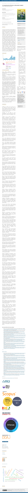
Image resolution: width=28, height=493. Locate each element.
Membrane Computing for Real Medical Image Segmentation (11, 329)
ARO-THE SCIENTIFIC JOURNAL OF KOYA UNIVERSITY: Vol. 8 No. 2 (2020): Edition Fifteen (14, 346)
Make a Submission (5, 441)
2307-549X (5, 444)
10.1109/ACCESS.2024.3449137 (20, 103)
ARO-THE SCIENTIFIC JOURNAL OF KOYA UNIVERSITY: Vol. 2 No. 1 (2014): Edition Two (13, 367)
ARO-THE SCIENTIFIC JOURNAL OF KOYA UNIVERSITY (10, 0)
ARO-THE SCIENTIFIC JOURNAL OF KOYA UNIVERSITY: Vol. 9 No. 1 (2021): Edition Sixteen (13, 344)
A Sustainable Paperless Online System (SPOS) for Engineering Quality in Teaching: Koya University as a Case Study (14, 335)
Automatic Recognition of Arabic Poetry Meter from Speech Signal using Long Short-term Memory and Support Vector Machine (14, 357)
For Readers (3, 452)
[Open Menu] (2, 0)
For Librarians (3, 454)
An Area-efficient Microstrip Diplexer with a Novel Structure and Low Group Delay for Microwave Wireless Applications (14, 345)
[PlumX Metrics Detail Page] (4, 64)
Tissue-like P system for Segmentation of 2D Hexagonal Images (14, 333)
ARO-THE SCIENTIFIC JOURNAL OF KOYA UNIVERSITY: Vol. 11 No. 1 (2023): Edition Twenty (14, 374)
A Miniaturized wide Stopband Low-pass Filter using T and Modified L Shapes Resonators (14, 374)
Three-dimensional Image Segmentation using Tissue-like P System (11, 331)
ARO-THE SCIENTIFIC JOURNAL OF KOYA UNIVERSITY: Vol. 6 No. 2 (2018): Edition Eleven (14, 329)
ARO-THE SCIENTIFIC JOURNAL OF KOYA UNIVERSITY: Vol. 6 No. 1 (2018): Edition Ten (14, 365)
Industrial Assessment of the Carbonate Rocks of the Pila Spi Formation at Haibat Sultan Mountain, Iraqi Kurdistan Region (14, 372)
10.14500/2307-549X (5, 446)
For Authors (3, 453)
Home (3, 3)
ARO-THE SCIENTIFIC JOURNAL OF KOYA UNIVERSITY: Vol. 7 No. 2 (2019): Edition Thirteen (14, 340)
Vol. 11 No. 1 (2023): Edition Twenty (11, 3)
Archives (5, 3)
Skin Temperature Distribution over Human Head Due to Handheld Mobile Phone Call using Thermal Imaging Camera (14, 339)
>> (3, 349)
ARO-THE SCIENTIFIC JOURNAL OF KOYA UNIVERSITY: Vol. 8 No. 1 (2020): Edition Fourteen (14, 348)
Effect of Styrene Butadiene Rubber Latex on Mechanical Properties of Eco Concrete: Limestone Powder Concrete (14, 365)
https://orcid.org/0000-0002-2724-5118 (5, 16)
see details (10, 68)
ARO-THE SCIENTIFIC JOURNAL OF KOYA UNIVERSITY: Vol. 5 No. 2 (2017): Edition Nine (14, 331)
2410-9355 (5, 445)
